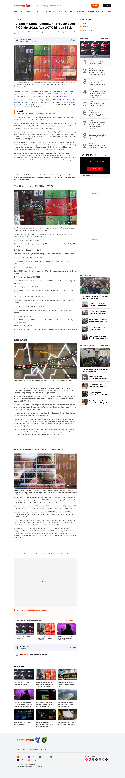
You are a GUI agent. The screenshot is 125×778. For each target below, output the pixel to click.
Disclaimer (35, 747)
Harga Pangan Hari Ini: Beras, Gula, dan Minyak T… (98, 402)
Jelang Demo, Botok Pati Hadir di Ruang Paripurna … (98, 337)
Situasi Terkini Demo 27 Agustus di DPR (97, 329)
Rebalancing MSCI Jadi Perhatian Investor (22, 723)
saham (48, 120)
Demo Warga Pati (87, 275)
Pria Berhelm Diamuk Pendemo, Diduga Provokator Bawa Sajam (95, 297)
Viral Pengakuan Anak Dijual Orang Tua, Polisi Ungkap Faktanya (95, 370)
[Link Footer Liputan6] (25, 740)
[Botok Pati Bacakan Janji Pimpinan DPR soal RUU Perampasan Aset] (85, 312)
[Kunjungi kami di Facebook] (93, 759)
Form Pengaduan (76, 747)
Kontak (19, 747)
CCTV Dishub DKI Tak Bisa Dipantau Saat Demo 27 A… (98, 321)
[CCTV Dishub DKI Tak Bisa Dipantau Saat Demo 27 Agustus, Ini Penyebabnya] (85, 321)
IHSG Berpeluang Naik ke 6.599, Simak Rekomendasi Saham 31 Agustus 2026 (23, 704)
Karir (96, 747)
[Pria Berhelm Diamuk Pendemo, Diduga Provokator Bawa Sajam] (95, 285)
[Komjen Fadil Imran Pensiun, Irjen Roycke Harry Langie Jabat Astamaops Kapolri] (85, 377)
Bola (45, 11)
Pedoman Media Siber (55, 747)
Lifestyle (53, 11)
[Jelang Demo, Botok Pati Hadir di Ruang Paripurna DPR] (85, 337)
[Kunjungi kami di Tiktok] (106, 759)
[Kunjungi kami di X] (96, 759)
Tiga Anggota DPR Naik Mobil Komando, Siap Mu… (98, 304)
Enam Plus (100, 11)
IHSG (58, 92)
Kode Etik (43, 747)
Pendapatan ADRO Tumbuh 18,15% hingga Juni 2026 (67, 723)
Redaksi (26, 747)
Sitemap (66, 747)
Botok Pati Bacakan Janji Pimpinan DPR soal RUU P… (98, 312)
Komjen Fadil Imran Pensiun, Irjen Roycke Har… (98, 377)
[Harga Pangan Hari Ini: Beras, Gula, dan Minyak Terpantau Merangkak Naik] (85, 402)
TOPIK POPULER (85, 19)
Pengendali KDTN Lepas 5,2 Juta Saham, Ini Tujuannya (35, 113)
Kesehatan (63, 11)
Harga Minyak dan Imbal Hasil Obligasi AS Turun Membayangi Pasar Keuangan (97, 125)
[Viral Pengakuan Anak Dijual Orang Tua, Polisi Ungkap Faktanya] (95, 357)
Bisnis (29, 11)
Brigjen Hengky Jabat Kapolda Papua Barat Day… (98, 394)
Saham (45, 92)
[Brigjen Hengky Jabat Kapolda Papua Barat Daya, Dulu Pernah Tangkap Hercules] (85, 394)
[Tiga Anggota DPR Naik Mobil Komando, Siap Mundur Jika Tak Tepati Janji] (85, 304)
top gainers (63, 96)
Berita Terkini (87, 345)
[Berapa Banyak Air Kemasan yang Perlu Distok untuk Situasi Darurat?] (85, 386)
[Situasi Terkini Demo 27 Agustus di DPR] (85, 329)
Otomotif (80, 11)
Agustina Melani (26, 39)
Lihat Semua (104, 38)
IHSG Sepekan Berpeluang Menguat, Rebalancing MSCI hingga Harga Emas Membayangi (45, 704)
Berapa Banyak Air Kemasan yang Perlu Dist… (98, 385)
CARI (95, 5)
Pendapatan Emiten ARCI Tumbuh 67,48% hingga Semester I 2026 (66, 704)
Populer (84, 38)
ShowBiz (37, 11)
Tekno (71, 11)
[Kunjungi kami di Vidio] (86, 759)
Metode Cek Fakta (22, 749)
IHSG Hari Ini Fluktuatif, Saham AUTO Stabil (22, 683)
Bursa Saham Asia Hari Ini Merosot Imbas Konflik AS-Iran (67, 684)
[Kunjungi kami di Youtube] (90, 759)
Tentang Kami (88, 747)
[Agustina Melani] (17, 40)
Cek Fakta (90, 11)
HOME (16, 11)
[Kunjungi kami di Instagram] (100, 759)
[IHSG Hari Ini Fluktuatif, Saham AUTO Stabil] (95, 49)
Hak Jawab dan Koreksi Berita (38, 749)
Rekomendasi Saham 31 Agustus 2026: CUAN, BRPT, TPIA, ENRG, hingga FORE (45, 684)
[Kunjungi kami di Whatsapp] (103, 759)
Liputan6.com (31, 764)
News (23, 11)
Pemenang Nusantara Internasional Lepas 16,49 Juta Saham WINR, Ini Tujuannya (44, 724)
